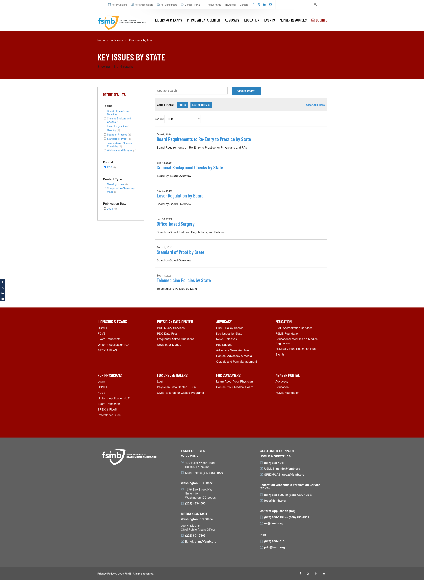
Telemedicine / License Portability (120, 144)
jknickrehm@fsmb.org (200, 541)
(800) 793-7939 (299, 517)
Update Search (246, 90)
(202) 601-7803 (195, 535)
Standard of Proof (119, 138)
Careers (244, 4)
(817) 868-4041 (274, 463)
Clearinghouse (117, 184)
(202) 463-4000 (195, 503)
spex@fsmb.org (293, 474)
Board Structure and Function (118, 112)
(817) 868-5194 (274, 517)
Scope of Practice (119, 134)
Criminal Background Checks (119, 120)
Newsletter (230, 4)
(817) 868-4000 (213, 473)
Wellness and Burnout (121, 150)
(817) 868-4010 (274, 541)
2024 (112, 208)
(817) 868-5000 (274, 495)
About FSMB (214, 4)
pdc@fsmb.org (274, 547)
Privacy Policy (106, 573)
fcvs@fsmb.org (275, 500)
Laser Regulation (119, 126)
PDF (111, 167)
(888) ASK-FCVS (300, 495)
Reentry (113, 130)
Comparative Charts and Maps (121, 190)
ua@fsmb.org (273, 523)
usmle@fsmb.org (288, 468)
